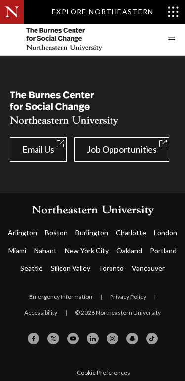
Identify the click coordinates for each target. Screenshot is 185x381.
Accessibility (40, 312)
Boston (56, 232)
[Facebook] (33, 338)
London (165, 232)
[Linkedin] (93, 338)
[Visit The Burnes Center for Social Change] (84, 39)
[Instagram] (112, 338)
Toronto (111, 268)
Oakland (129, 250)
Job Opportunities (122, 149)
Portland (163, 250)
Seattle (31, 268)
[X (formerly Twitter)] (53, 338)
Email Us (38, 149)
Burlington (91, 232)
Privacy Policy (128, 296)
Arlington (22, 232)
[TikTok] (152, 338)
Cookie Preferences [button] (103, 372)
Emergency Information (60, 296)
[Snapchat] (132, 338)
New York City (87, 250)
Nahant (45, 250)
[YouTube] (73, 338)
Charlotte (131, 232)
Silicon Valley (70, 268)
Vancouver (148, 268)
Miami (17, 250)
